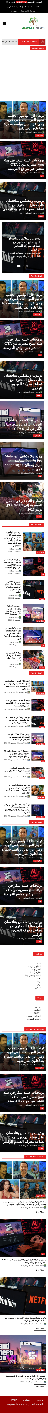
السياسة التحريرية (13, 7)
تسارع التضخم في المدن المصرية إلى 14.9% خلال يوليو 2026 (24, 505)
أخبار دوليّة (36, 969)
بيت (39, 963)
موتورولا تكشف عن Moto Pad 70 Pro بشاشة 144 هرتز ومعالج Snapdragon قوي (12, 633)
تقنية (39, 978)
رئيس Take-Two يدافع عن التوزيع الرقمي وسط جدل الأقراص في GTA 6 (23, 424)
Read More (40, 1212)
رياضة (38, 981)
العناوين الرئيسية (33, 966)
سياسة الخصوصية (28, 11)
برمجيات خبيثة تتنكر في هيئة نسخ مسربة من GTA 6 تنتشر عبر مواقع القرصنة (23, 164)
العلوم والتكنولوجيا (33, 975)
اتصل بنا (28, 7)
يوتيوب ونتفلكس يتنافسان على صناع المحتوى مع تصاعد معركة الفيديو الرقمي (23, 205)
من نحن (13, 11)
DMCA (39, 7)
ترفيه (38, 984)
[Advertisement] (24, 76)
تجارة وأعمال (35, 972)
